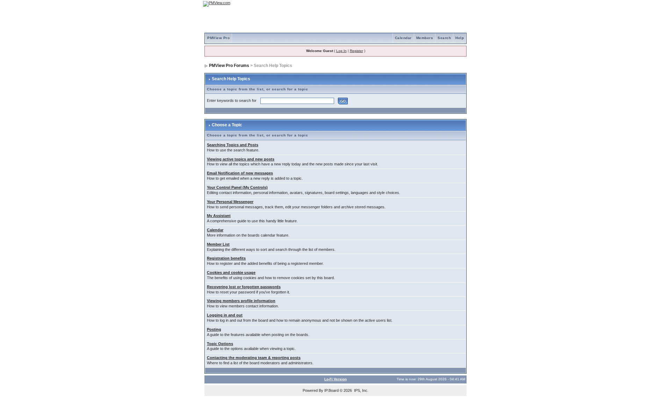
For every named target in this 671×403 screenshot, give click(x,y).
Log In (341, 51)
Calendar (403, 38)
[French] (458, 3)
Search (444, 38)
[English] (438, 3)
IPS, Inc (360, 390)
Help (459, 38)
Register (356, 51)
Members (424, 38)
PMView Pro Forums (229, 65)
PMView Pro (218, 38)
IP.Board (331, 390)
